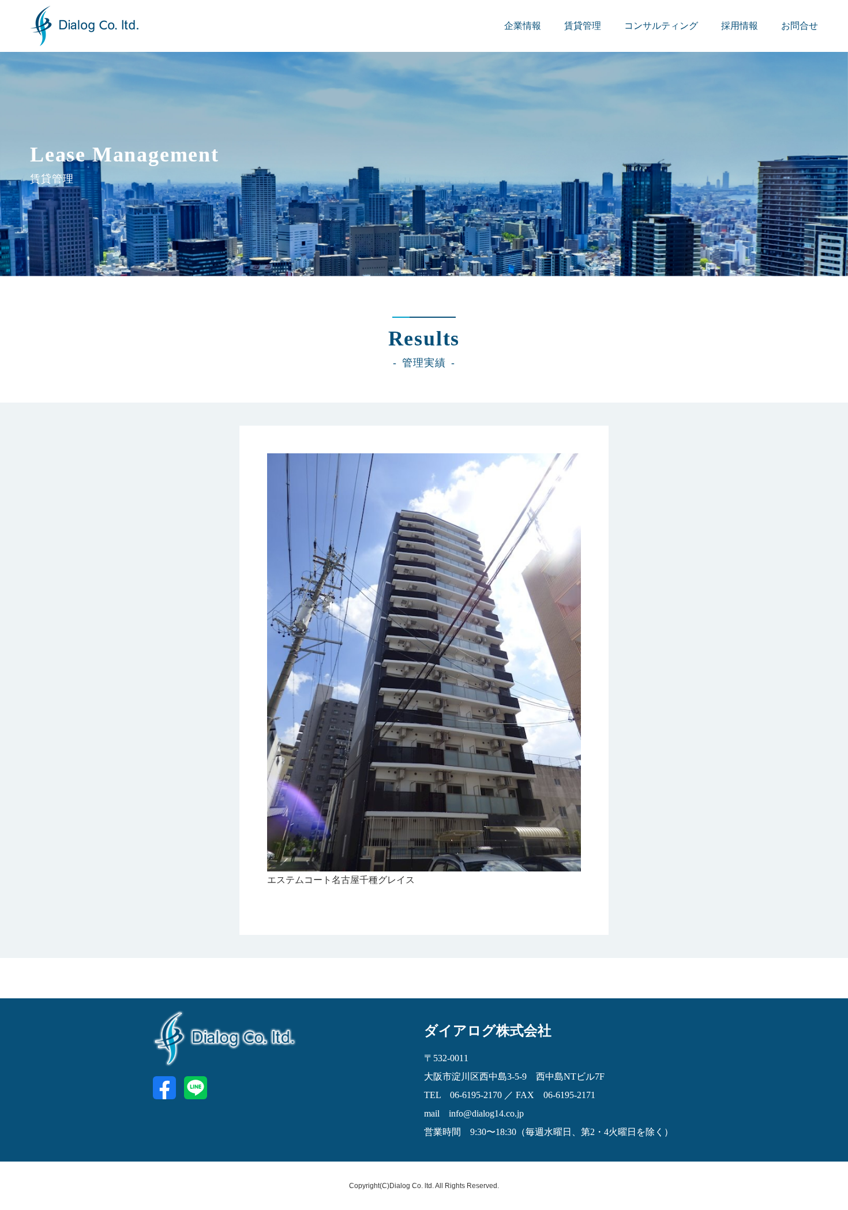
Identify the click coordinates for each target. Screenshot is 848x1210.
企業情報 (522, 26)
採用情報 (739, 26)
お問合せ (799, 26)
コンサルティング (661, 26)
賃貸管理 (582, 26)
